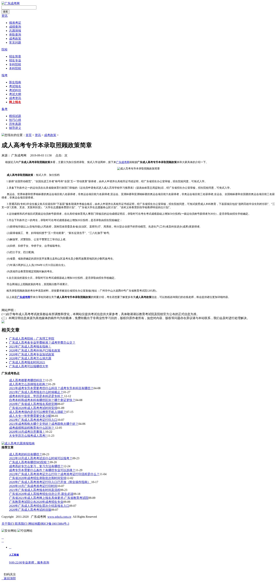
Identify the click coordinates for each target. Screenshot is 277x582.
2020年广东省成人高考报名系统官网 (33, 404)
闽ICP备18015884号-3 (55, 523)
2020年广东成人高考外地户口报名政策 (34, 350)
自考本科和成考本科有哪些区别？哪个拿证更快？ (42, 400)
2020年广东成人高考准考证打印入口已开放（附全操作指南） (50, 482)
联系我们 (20, 523)
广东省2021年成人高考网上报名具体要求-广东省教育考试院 (48, 497)
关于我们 (8, 523)
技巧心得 (15, 120)
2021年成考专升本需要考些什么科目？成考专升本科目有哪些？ (51, 388)
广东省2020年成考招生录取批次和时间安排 (37, 478)
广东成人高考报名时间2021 (27, 362)
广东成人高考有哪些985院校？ (29, 462)
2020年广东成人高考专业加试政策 (31, 354)
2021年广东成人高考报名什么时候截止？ (36, 392)
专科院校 (15, 64)
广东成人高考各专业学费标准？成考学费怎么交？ (42, 342)
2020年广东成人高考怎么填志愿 (30, 358)
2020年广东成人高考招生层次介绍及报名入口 (39, 505)
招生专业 (15, 60)
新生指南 (15, 82)
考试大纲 (15, 94)
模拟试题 (15, 116)
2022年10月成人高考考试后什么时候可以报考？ (40, 458)
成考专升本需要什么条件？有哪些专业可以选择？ (42, 470)
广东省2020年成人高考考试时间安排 (33, 408)
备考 (5, 109)
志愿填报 (15, 30)
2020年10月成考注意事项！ (27, 431)
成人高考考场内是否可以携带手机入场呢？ (37, 412)
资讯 (5, 15)
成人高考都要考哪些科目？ (27, 380)
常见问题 (15, 42)
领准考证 (15, 22)
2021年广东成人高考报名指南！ (30, 346)
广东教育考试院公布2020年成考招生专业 (36, 501)
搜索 (5, 11)
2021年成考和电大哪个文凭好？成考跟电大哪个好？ (43, 423)
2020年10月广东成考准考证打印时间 (33, 486)
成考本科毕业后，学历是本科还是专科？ (36, 396)
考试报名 (15, 86)
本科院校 (15, 68)
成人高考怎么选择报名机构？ (28, 384)
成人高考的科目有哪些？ (25, 454)
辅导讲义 (15, 127)
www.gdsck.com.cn (59, 516)
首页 (29, 135)
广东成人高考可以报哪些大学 (28, 366)
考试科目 (15, 90)
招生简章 (15, 56)
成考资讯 (15, 98)
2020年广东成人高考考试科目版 (30, 509)
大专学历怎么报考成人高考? (28, 435)
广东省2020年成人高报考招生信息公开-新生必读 (41, 493)
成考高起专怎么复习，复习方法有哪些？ (36, 466)
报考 (5, 75)
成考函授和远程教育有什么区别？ (32, 427)
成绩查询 (15, 26)
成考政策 (15, 38)
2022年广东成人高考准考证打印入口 (33, 419)
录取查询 (15, 34)
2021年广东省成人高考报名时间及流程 (34, 490)
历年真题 (15, 124)
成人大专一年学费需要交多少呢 (30, 415)
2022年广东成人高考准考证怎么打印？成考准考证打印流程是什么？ (54, 474)
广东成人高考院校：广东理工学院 (31, 338)
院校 (5, 49)
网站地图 (34, 523)
